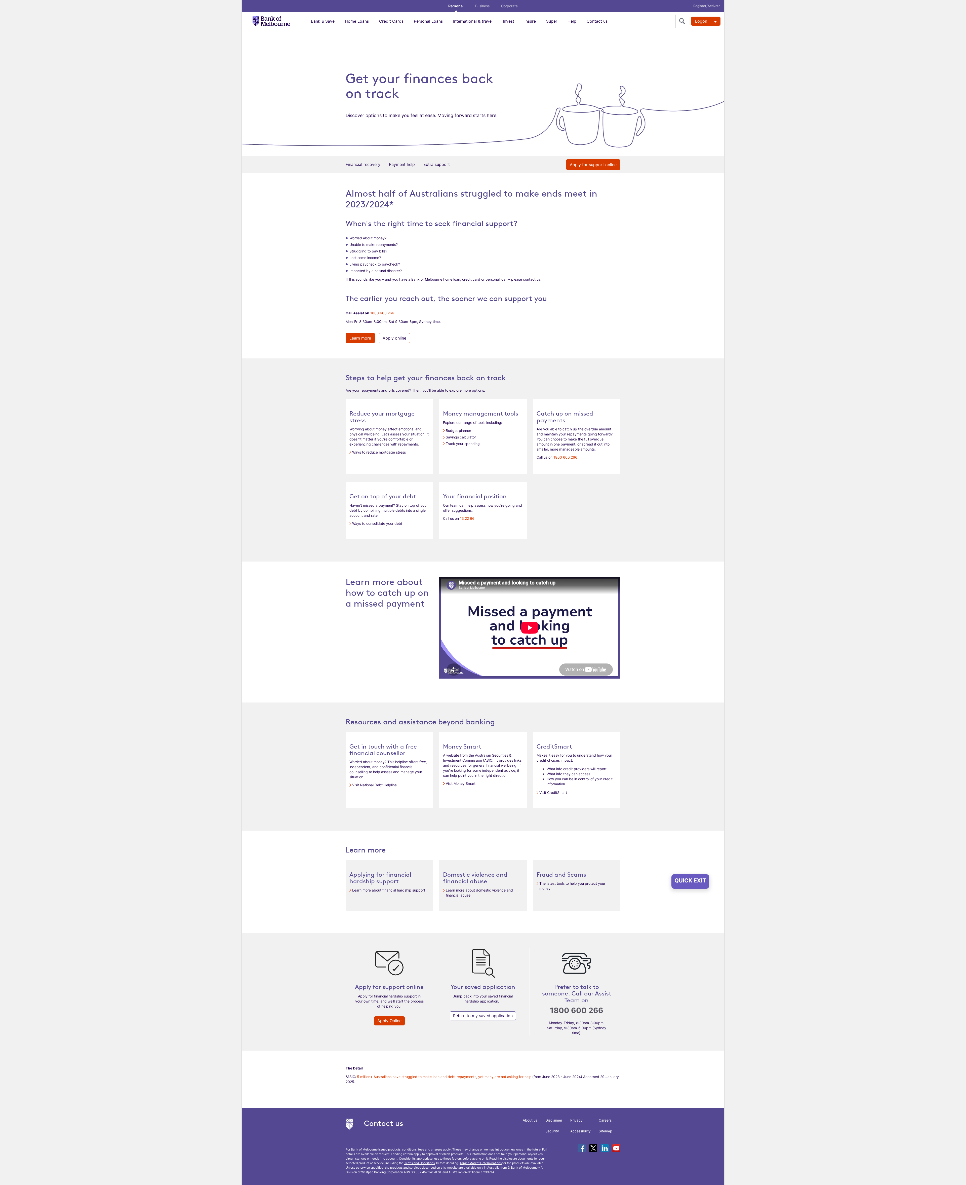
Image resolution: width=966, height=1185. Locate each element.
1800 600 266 (382, 313)
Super (551, 21)
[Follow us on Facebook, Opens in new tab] (582, 1148)
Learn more (360, 338)
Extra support (436, 164)
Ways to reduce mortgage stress (379, 452)
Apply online (394, 338)
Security (552, 1131)
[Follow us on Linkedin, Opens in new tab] (605, 1148)
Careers (605, 1120)
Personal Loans (428, 21)
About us (530, 1120)
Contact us (597, 21)
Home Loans (357, 21)
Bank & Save (323, 21)
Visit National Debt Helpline (374, 785)
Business (482, 6)
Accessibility (580, 1131)
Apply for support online (593, 164)
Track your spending (463, 443)
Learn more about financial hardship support (388, 890)
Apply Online (389, 1020)
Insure (530, 21)
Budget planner (458, 430)
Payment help (402, 164)
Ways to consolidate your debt (377, 523)
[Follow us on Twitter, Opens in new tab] (593, 1148)
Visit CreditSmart (553, 792)
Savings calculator (461, 437)
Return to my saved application (483, 1015)
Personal (456, 6)
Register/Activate (706, 6)
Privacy (576, 1120)
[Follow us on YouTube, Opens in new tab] (616, 1148)
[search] (683, 21)
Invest (508, 21)
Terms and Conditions (419, 1163)
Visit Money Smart (460, 783)
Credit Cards (391, 21)
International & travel (473, 21)
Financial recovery (363, 164)
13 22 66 (467, 518)
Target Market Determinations (481, 1163)
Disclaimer (553, 1120)
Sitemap (605, 1131)
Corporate (509, 6)
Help (572, 21)
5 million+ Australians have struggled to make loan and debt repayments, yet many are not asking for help (444, 1077)
